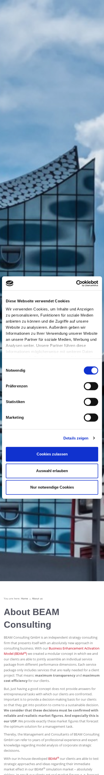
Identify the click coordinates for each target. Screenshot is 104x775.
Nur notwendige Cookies (52, 487)
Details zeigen (75, 438)
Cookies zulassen (52, 454)
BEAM (53, 758)
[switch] (91, 386)
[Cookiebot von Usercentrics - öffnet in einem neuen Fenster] (76, 283)
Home (24, 598)
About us (37, 598)
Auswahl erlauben (52, 471)
